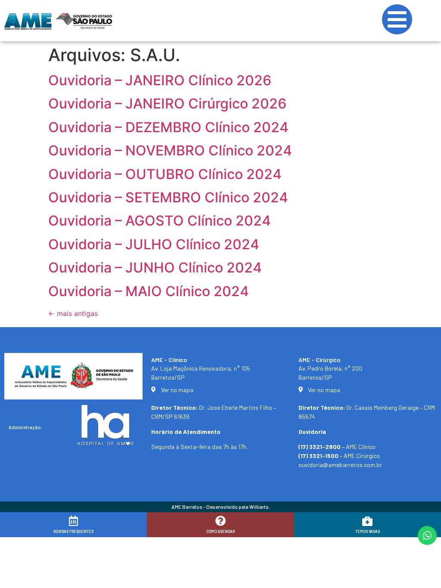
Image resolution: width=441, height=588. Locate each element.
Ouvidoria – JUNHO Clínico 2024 (155, 267)
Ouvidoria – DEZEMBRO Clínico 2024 (168, 127)
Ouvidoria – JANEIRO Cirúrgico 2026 (167, 103)
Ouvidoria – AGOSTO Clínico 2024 (159, 220)
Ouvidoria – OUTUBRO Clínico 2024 (165, 174)
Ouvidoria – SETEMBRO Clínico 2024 (168, 197)
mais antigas (73, 313)
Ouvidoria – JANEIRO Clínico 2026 (159, 80)
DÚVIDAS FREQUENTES (73, 531)
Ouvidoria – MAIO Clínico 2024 (148, 291)
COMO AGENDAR (220, 531)
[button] (423, 576)
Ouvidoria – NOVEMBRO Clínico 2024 (170, 150)
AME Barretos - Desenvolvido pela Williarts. (220, 507)
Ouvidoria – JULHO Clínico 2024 (153, 244)
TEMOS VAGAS (367, 531)
